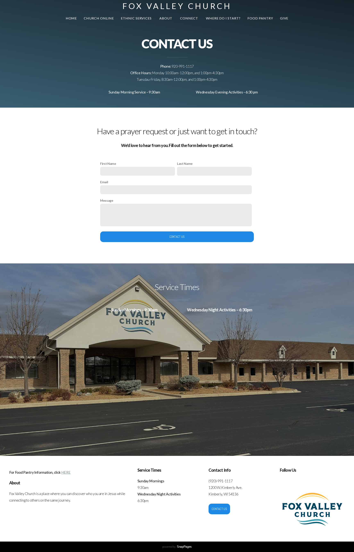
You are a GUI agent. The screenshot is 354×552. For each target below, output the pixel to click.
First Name (108, 163)
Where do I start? (223, 18)
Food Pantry (260, 18)
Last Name (185, 163)
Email (104, 182)
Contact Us (177, 237)
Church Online (99, 18)
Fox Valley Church (177, 6)
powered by (177, 546)
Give (284, 18)
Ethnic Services (136, 18)
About (166, 18)
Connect (189, 18)
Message (106, 200)
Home (71, 18)
